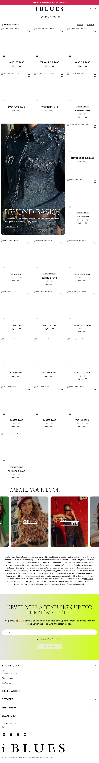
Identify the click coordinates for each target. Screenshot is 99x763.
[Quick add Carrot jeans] (4, 414)
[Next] (27, 43)
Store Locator (7, 678)
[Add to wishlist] (29, 31)
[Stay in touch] (95, 665)
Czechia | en (11, 723)
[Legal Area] (95, 715)
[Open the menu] (4, 9)
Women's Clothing (11, 25)
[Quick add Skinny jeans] (4, 366)
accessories (88, 579)
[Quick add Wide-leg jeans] (4, 56)
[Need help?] (95, 707)
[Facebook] (11, 735)
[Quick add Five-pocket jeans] (37, 100)
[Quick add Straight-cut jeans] (37, 56)
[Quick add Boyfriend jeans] (70, 100)
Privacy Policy (56, 639)
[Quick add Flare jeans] (4, 319)
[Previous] (6, 43)
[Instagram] (4, 735)
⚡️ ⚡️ (49, 2)
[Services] (95, 699)
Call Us (5, 670)
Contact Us (6, 683)
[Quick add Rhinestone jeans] (70, 268)
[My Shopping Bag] (95, 9)
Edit (3, 727)
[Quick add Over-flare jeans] (4, 100)
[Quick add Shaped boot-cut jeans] (70, 151)
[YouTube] (25, 735)
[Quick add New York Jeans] (37, 319)
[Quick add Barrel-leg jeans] (70, 319)
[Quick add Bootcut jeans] (37, 366)
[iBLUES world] (95, 691)
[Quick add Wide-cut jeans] (70, 56)
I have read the (50, 639)
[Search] (90, 9)
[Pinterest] (18, 735)
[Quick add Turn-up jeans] (70, 206)
